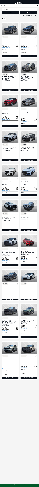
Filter (29, 12)
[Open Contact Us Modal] (38, 5)
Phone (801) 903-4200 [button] (19, 3)
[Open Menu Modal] (1, 5)
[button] (10, 56)
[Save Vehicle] (17, 37)
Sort (11, 12)
